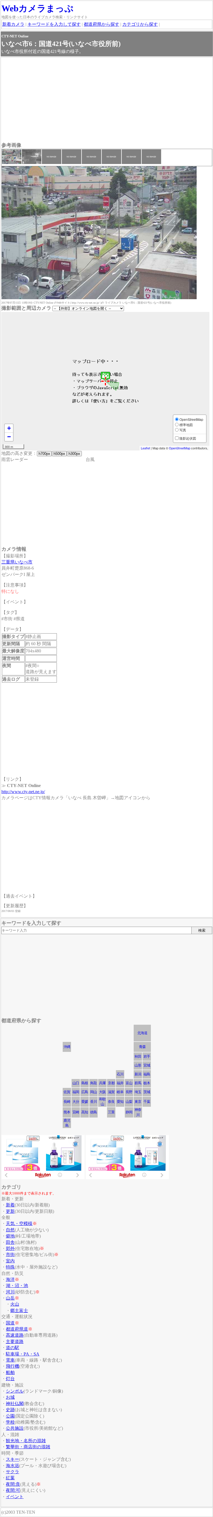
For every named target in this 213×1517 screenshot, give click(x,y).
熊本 (67, 1112)
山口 (75, 1083)
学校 (10, 1422)
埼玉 (138, 1092)
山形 (138, 1065)
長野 (129, 1092)
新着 (10, 1205)
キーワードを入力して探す (54, 24)
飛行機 (12, 1366)
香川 (93, 1102)
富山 (129, 1083)
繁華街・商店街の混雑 (28, 1446)
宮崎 (75, 1112)
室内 (10, 1261)
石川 (120, 1074)
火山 (14, 1304)
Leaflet (145, 448)
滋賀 (111, 1092)
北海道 (142, 1033)
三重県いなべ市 (16, 562)
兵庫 (102, 1083)
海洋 (10, 1279)
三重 (111, 1112)
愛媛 (84, 1102)
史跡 (10, 1409)
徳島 (93, 1112)
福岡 (75, 1092)
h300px (74, 454)
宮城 (146, 1065)
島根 (84, 1083)
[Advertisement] (106, 100)
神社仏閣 (15, 1403)
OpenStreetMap (179, 448)
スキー (12, 1459)
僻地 (10, 1236)
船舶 (10, 1372)
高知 (84, 1112)
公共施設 (15, 1428)
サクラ (12, 1471)
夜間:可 (13, 1490)
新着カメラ (13, 24)
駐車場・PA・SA (22, 1354)
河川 (10, 1292)
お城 (10, 1397)
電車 (10, 1360)
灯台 (10, 1378)
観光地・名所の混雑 (26, 1440)
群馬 (138, 1083)
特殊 (10, 1267)
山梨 (129, 1102)
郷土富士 (19, 1310)
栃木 (146, 1083)
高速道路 (15, 1335)
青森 (142, 1047)
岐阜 (120, 1092)
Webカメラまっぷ (37, 8)
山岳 (10, 1298)
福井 (120, 1083)
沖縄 (67, 1047)
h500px (59, 454)
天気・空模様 (19, 1223)
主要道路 (15, 1341)
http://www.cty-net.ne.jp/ (23, 791)
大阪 (102, 1092)
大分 (75, 1102)
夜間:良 (13, 1484)
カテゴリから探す (140, 24)
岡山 (93, 1092)
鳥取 (93, 1083)
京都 (111, 1083)
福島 (146, 1074)
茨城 (146, 1092)
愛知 (120, 1102)
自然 (10, 1230)
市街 (10, 1254)
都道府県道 (17, 1329)
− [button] (9, 436)
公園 (10, 1416)
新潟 (138, 1074)
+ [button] (9, 428)
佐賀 (67, 1092)
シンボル (15, 1391)
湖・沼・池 (17, 1285)
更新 (10, 1211)
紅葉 (10, 1477)
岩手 (146, 1056)
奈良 (111, 1102)
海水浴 (12, 1465)
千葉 (146, 1102)
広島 (84, 1092)
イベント (15, 1496)
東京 (138, 1102)
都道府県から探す (101, 24)
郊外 (10, 1248)
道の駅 (12, 1347)
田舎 (10, 1242)
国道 (10, 1323)
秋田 (138, 1056)
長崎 (67, 1102)
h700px (44, 454)
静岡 (129, 1112)
